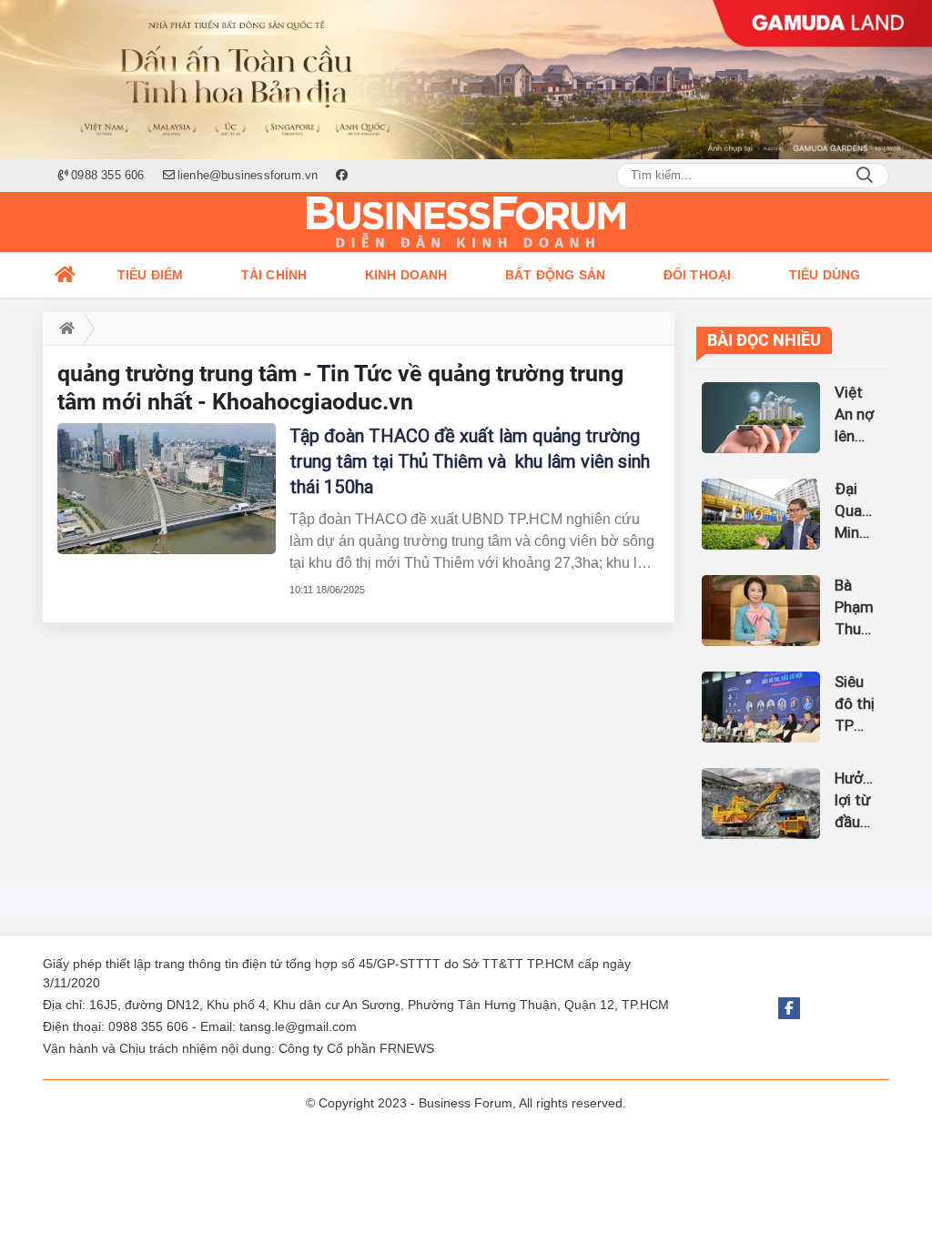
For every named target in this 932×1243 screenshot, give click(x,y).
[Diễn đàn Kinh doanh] (466, 222)
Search (864, 175)
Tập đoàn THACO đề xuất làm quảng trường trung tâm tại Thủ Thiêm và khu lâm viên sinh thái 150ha (469, 461)
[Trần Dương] (466, 79)
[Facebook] (789, 1008)
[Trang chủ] (65, 275)
